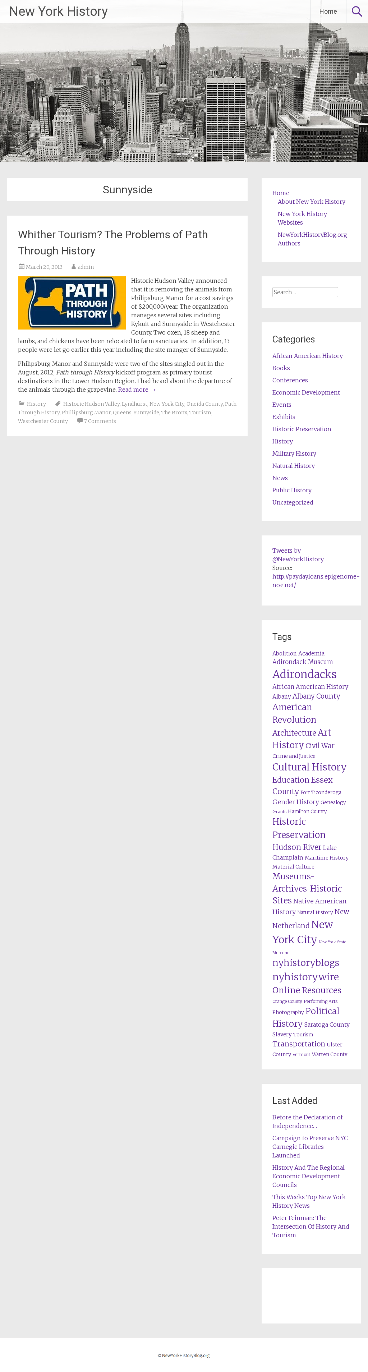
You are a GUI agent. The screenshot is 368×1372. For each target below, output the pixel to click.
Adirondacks (304, 674)
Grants (279, 811)
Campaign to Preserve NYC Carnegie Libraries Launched (310, 1146)
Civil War (320, 745)
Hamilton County (307, 812)
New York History (58, 11)
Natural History (293, 465)
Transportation (298, 1044)
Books (281, 368)
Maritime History (327, 858)
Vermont (301, 1054)
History (36, 404)
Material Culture (293, 867)
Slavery (282, 1034)
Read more (137, 389)
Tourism (200, 412)
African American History (307, 355)
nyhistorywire (305, 977)
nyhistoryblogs (305, 962)
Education (290, 780)
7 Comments (100, 421)
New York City (167, 404)
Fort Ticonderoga (320, 792)
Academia (311, 653)
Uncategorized (292, 502)
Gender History (295, 802)
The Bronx (174, 412)
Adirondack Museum (302, 662)
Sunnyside (146, 412)
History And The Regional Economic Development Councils (308, 1176)
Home (328, 11)
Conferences (290, 380)
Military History (294, 453)
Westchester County (43, 421)
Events (281, 404)
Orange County (287, 1001)
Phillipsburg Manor (86, 412)
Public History (292, 490)
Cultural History (309, 767)
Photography (288, 1012)
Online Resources (306, 990)
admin (86, 267)
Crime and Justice (294, 756)
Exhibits (283, 416)
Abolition (284, 653)
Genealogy (333, 803)
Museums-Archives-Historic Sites (307, 888)
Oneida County (205, 404)
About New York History (311, 201)
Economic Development (306, 392)
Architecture (294, 733)
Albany (281, 696)
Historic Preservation (301, 429)
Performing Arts (320, 1001)
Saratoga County (327, 1024)
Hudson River (297, 847)
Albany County (316, 696)
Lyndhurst (134, 404)
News (280, 478)
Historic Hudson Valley (91, 404)
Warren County (330, 1054)
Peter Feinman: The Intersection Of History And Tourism (310, 1226)
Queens (122, 412)
